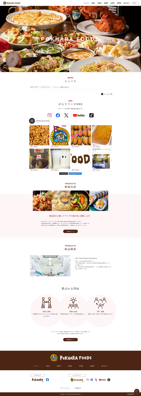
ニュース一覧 (108, 94)
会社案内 (112, 3)
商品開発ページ (70, 339)
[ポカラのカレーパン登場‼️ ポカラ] (81, 135)
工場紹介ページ (70, 231)
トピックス (86, 3)
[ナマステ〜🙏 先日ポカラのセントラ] (102, 135)
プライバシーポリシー (65, 388)
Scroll (137, 391)
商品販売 (100, 3)
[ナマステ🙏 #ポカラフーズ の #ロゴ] (81, 159)
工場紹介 (93, 3)
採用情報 (119, 3)
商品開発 (106, 3)
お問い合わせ (126, 3)
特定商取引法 (78, 388)
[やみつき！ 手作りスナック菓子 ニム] (39, 135)
